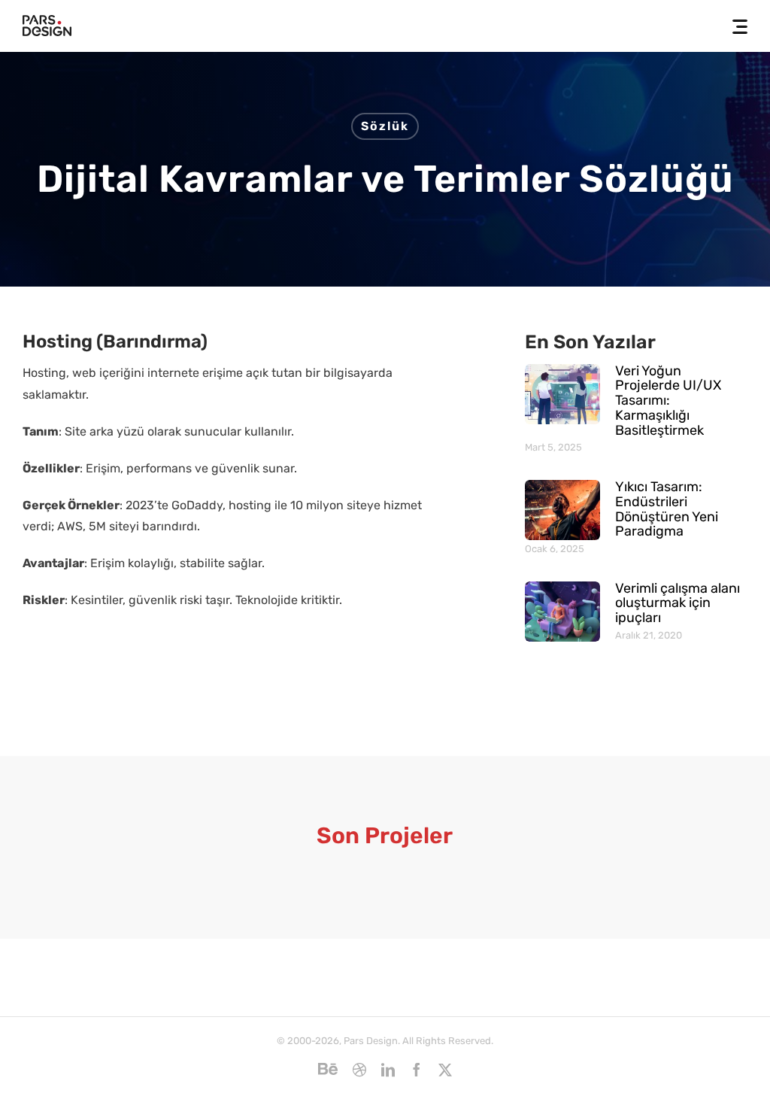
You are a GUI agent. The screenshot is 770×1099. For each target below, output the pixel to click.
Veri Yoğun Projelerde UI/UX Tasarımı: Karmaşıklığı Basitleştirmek (668, 401)
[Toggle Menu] (735, 27)
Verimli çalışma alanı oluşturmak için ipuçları (677, 603)
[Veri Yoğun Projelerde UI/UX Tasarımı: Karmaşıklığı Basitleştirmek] (562, 394)
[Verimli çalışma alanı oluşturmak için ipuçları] (562, 611)
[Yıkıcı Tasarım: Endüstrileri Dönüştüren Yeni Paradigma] (562, 510)
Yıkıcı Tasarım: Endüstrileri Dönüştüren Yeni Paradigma (666, 508)
